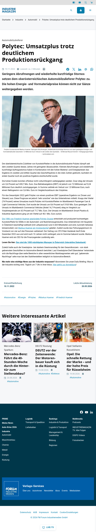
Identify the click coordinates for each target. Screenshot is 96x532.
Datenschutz (25, 512)
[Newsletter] (79, 2)
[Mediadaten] (85, 2)
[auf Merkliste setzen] (44, 69)
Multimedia (77, 419)
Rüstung (5, 460)
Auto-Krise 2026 (9, 427)
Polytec (32, 297)
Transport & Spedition (35, 422)
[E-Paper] (73, 2)
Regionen (53, 445)
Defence (55, 373)
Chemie (5, 445)
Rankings (53, 419)
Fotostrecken (78, 440)
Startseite (6, 20)
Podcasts (76, 422)
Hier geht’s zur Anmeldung (64, 265)
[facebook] (68, 69)
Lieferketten (31, 427)
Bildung (52, 440)
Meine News (7, 423)
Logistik (29, 419)
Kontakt (54, 512)
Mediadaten (75, 490)
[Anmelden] (80, 10)
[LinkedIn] (80, 69)
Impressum (44, 512)
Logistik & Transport (58, 427)
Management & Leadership (55, 433)
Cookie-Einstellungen (69, 512)
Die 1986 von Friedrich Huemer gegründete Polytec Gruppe (27, 219)
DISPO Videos (78, 435)
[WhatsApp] (92, 69)
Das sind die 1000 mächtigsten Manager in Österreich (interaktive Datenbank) (51, 242)
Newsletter (48, 490)
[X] (74, 69)
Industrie (19, 20)
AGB (35, 512)
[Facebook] (81, 412)
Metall (5, 450)
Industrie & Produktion (58, 422)
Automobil (32, 20)
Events (65, 490)
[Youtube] (86, 412)
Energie (22, 297)
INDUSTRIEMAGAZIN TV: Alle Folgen (81, 428)
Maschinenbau (8, 440)
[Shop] (91, 2)
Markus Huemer (46, 297)
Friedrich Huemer (64, 297)
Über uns (26, 490)
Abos (57, 490)
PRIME (5, 419)
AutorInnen (37, 490)
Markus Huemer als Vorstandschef (33, 228)
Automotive (9, 297)
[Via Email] (86, 69)
